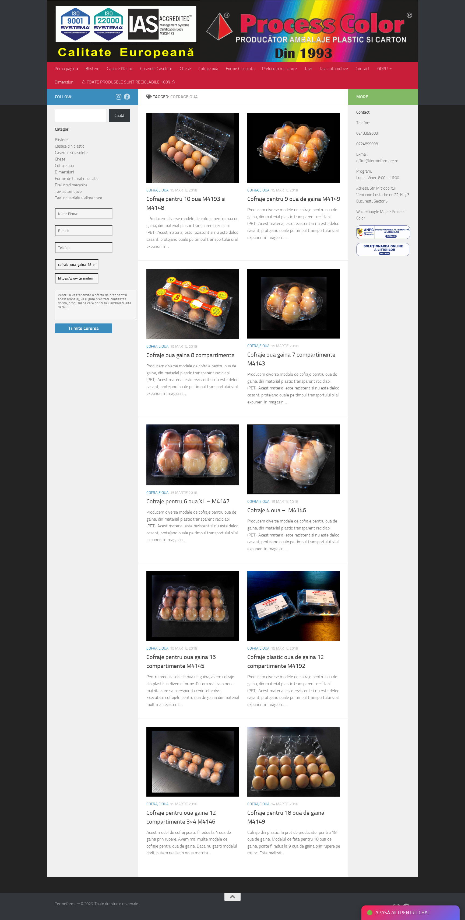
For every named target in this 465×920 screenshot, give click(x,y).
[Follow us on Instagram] (118, 96)
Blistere (92, 68)
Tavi (308, 68)
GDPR (382, 68)
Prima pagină (66, 68)
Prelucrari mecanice (279, 68)
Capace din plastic (69, 146)
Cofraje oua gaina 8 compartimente (190, 355)
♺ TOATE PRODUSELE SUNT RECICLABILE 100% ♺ (128, 82)
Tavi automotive (333, 68)
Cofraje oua (208, 68)
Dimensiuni (64, 82)
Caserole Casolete (156, 68)
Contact (362, 68)
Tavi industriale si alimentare (78, 198)
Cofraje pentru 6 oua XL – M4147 (188, 501)
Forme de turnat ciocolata (76, 178)
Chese (185, 68)
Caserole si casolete (71, 152)
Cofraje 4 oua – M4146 (276, 510)
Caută (119, 115)
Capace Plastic (120, 68)
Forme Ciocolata (240, 68)
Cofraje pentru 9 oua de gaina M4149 (293, 199)
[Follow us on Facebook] (127, 96)
